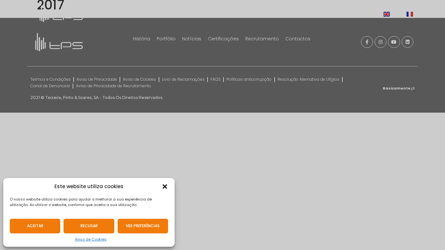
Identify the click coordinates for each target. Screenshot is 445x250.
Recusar (89, 226)
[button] (165, 186)
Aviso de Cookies (91, 239)
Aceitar (35, 226)
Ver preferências (143, 226)
